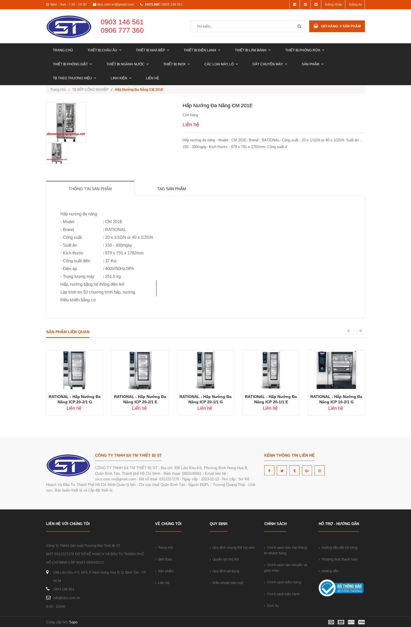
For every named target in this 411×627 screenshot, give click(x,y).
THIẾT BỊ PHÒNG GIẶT (70, 64)
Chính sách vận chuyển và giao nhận (285, 567)
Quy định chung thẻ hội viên (233, 547)
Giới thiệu (164, 559)
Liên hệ (152, 78)
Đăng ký (355, 4)
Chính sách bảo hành (282, 593)
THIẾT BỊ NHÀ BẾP (150, 50)
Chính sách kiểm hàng (283, 582)
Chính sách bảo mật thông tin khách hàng (285, 550)
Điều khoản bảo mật (227, 582)
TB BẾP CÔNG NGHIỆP (90, 90)
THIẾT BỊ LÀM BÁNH (250, 50)
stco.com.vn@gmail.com (115, 4)
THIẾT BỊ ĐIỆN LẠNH (200, 50)
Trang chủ (63, 50)
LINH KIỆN (119, 78)
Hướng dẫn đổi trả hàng (339, 547)
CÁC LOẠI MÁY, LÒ (219, 64)
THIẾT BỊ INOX (174, 64)
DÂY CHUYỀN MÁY (267, 64)
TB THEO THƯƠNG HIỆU (72, 78)
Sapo (73, 622)
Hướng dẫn (329, 570)
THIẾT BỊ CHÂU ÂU (102, 50)
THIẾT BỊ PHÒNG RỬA (302, 50)
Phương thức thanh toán (339, 559)
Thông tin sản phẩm (90, 189)
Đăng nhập (333, 4)
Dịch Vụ (272, 605)
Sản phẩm (310, 64)
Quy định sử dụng (225, 570)
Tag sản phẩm (171, 189)
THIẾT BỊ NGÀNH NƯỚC (126, 64)
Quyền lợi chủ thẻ (225, 559)
